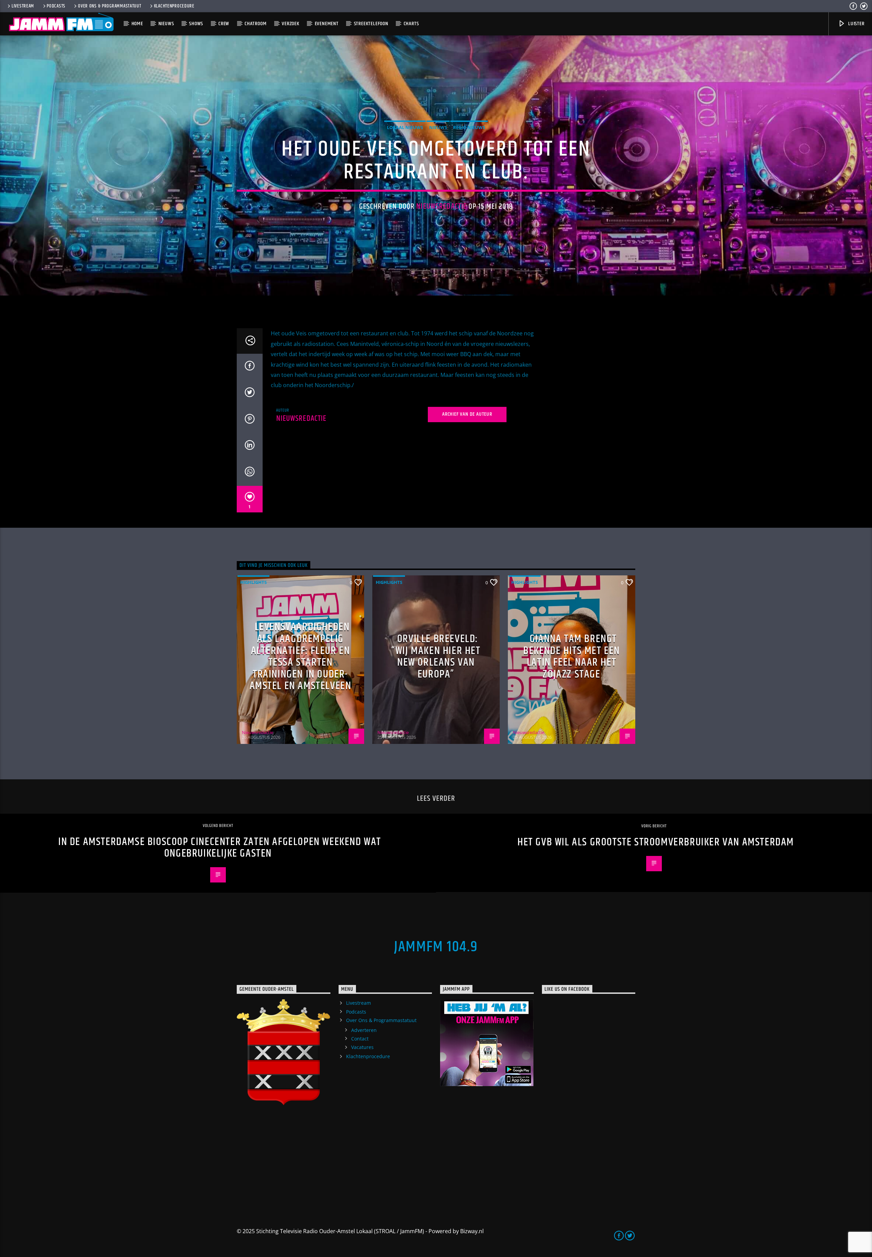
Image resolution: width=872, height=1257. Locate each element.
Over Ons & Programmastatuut (109, 6)
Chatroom (255, 23)
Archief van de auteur (467, 414)
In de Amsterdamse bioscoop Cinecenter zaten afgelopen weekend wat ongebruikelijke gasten (219, 847)
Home (137, 23)
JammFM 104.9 (436, 947)
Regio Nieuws (469, 127)
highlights (253, 582)
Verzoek (290, 23)
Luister (855, 23)
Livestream (23, 6)
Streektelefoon (371, 23)
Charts (411, 23)
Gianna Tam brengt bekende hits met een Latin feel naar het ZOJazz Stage (571, 657)
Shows (196, 23)
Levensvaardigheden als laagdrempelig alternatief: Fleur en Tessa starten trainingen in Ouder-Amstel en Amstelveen (301, 656)
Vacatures (362, 1047)
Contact (360, 1038)
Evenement (327, 23)
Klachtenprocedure (174, 6)
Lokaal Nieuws (405, 127)
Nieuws (166, 23)
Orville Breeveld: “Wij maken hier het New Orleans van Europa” (435, 657)
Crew (223, 23)
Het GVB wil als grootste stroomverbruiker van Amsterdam (655, 842)
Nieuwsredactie (441, 206)
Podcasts (56, 6)
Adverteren (364, 1030)
